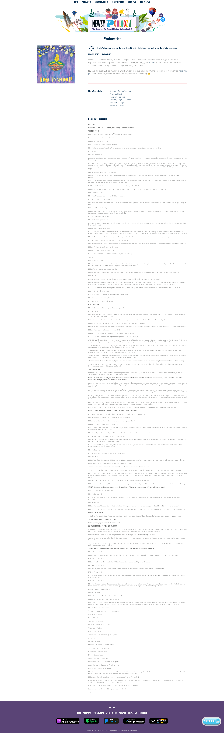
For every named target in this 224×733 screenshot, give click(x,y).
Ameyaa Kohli (116, 94)
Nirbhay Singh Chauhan (120, 100)
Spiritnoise (133, 730)
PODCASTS (86, 2)
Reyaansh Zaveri (117, 105)
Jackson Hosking (117, 97)
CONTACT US (145, 2)
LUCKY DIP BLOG (117, 2)
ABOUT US (132, 2)
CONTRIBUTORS (101, 2)
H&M (151, 63)
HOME (76, 2)
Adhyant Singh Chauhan (120, 91)
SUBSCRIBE (143, 713)
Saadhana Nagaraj (118, 103)
